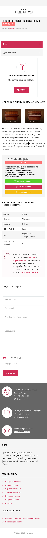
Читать (21, 90)
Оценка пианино (11, 485)
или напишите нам (22, 432)
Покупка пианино (12, 500)
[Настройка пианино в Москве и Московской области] (23, 11)
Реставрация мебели (13, 522)
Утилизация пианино (13, 492)
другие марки (20, 260)
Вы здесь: (5, 28)
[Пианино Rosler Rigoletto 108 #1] (11, 116)
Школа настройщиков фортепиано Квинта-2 (22, 518)
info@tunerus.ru (26, 429)
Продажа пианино (12, 496)
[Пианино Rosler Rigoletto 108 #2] (34, 116)
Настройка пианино (13, 482)
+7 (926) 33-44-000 (29, 390)
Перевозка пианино (13, 489)
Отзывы (8, 503)
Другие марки (9, 52)
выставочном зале (29, 272)
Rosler (32, 257)
